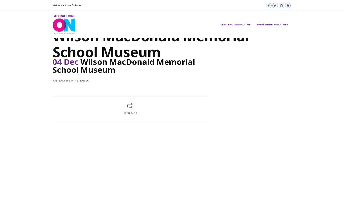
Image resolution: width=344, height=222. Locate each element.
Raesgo (84, 80)
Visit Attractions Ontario (67, 5)
